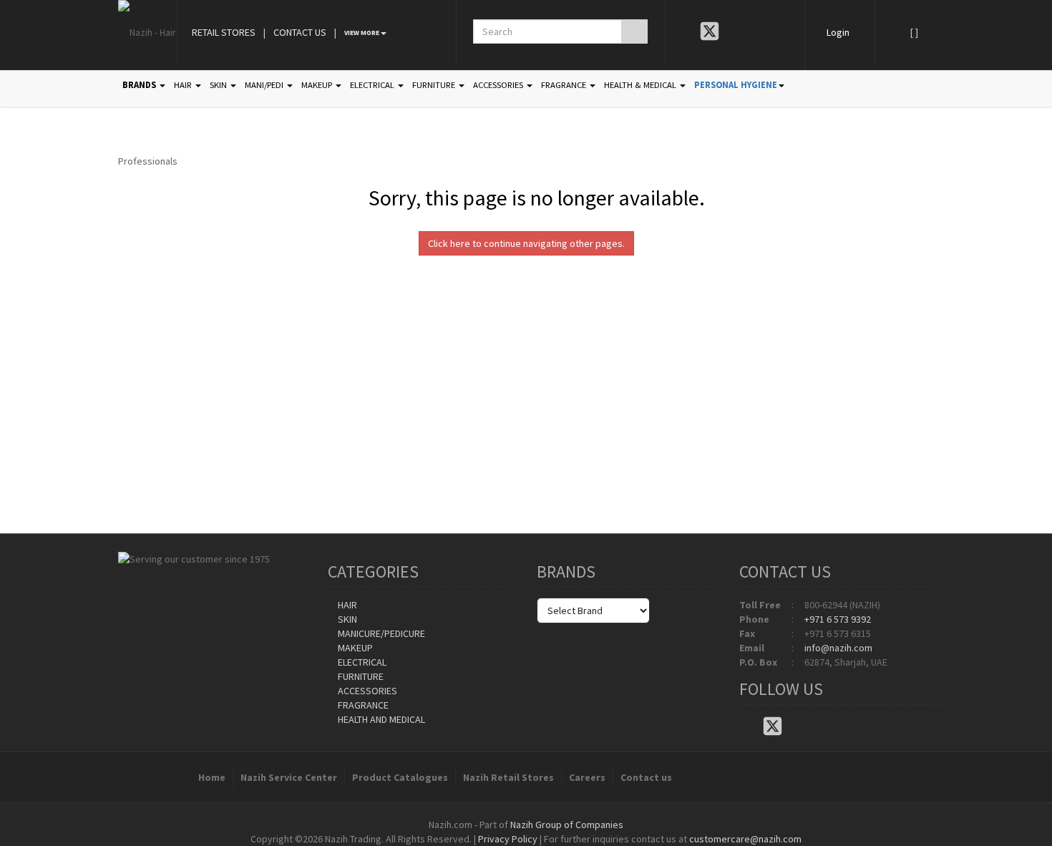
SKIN (219, 84)
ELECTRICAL (373, 84)
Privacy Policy (507, 838)
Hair (346, 604)
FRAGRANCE (564, 84)
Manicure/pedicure (380, 633)
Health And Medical (380, 719)
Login (838, 32)
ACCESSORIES (499, 84)
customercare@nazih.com (745, 838)
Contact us (646, 777)
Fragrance (362, 705)
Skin (346, 619)
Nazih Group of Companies (566, 824)
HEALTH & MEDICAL (641, 84)
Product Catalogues (400, 777)
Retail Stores (223, 32)
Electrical (361, 662)
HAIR (184, 84)
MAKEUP (317, 84)
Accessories (366, 690)
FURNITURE (434, 84)
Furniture (360, 676)
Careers (587, 777)
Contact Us (299, 32)
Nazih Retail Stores (508, 777)
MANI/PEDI (265, 84)
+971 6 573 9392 (837, 619)
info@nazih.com (838, 647)
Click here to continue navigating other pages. (526, 243)
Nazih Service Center (288, 777)
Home (211, 777)
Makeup (354, 647)
